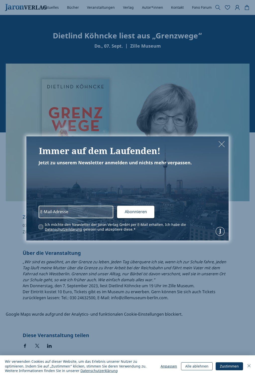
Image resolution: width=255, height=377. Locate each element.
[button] (222, 144)
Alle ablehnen (196, 366)
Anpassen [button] (169, 366)
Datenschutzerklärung (63, 229)
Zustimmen (229, 366)
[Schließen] (249, 366)
